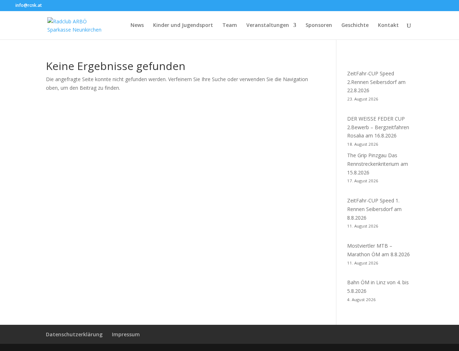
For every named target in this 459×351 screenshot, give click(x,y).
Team (229, 25)
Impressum (126, 334)
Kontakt (388, 25)
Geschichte (355, 25)
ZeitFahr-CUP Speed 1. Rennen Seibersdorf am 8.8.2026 (374, 209)
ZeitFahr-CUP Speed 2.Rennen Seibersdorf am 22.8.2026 (376, 82)
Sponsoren (319, 25)
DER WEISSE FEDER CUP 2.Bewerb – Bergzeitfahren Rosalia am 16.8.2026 (378, 127)
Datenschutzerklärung (74, 334)
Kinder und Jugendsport (183, 25)
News (137, 25)
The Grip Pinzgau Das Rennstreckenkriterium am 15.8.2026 (377, 164)
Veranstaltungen (267, 25)
